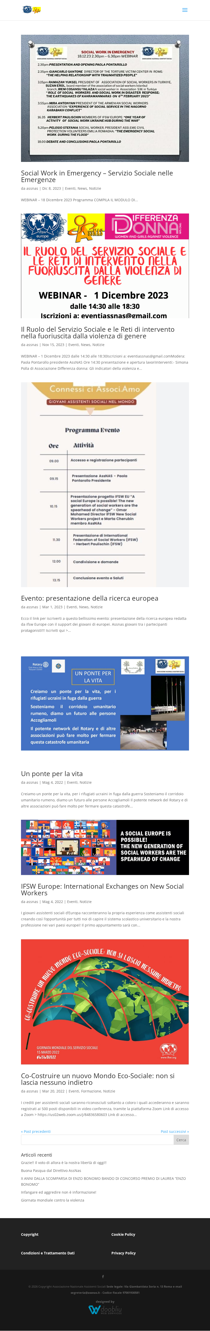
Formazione (91, 1091)
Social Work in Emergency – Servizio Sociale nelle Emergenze (97, 176)
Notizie (95, 188)
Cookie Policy (123, 1234)
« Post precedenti (36, 1131)
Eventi (70, 188)
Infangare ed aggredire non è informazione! (58, 1192)
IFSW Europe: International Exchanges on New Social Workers (102, 889)
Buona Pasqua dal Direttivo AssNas (51, 1170)
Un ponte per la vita (52, 773)
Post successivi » (175, 1131)
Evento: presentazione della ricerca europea (89, 598)
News (82, 188)
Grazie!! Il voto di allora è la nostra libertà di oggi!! (64, 1162)
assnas (32, 188)
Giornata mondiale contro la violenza (52, 1200)
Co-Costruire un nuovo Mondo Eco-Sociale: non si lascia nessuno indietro (98, 1079)
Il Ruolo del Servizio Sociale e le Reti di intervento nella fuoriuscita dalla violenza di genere (98, 332)
